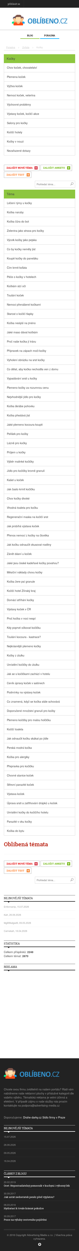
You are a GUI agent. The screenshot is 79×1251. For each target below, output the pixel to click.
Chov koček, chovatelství (22, 67)
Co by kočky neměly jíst (21, 249)
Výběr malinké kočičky (20, 461)
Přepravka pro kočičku (20, 766)
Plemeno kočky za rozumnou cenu (28, 387)
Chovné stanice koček (20, 775)
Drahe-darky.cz (32, 1117)
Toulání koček (15, 295)
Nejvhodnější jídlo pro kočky (24, 397)
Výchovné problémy (19, 104)
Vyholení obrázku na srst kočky (26, 360)
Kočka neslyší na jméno (21, 323)
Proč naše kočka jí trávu (21, 341)
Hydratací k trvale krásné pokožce (24, 1208)
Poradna (49, 35)
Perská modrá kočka (19, 748)
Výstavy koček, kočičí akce (23, 114)
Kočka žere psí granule (21, 581)
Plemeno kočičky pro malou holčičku (29, 720)
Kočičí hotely (14, 132)
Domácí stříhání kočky (20, 600)
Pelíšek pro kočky (17, 434)
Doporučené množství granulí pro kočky (31, 711)
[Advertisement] (39, 1013)
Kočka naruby (15, 212)
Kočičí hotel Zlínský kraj (21, 591)
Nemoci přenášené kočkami (24, 304)
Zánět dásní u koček (19, 554)
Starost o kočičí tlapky (20, 314)
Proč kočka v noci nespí (21, 618)
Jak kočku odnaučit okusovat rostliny (29, 544)
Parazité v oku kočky (19, 821)
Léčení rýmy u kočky (19, 203)
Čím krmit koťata (17, 267)
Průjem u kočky (16, 452)
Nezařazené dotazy (18, 151)
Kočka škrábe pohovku (21, 406)
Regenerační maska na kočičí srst (27, 517)
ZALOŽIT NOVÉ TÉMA (20, 167)
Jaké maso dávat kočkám (22, 332)
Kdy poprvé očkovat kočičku (24, 628)
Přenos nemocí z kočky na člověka (28, 535)
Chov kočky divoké (18, 498)
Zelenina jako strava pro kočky (25, 231)
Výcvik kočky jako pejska (22, 240)
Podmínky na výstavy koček (23, 692)
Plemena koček (16, 77)
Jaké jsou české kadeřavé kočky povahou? (33, 563)
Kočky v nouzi (15, 141)
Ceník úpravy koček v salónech (26, 683)
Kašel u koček (15, 480)
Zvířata (25, 47)
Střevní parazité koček (20, 784)
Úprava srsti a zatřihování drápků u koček (32, 803)
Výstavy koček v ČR (19, 609)
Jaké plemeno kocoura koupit (25, 424)
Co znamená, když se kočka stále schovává (33, 701)
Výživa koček (15, 86)
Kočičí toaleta (15, 729)
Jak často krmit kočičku (21, 489)
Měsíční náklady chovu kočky (24, 572)
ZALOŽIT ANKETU (54, 167)
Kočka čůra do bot (18, 221)
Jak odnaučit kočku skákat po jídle (27, 738)
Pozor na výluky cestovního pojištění (25, 1219)
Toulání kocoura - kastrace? (24, 637)
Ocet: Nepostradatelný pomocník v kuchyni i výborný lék (37, 1185)
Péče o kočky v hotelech (21, 277)
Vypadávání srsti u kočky (22, 378)
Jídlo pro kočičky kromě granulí (26, 471)
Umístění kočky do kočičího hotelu (27, 812)
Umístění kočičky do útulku (23, 664)
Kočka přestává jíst (18, 415)
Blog (30, 35)
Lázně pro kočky (17, 443)
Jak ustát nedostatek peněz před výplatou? (29, 1197)
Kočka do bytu (15, 831)
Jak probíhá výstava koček (23, 526)
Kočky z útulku (15, 655)
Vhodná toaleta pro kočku (22, 508)
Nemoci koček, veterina (21, 95)
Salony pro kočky (17, 123)
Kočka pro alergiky (18, 757)
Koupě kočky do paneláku (22, 258)
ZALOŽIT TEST (15, 174)
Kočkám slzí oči (16, 286)
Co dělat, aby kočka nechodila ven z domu (32, 369)
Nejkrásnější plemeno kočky (24, 646)
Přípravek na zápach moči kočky (26, 351)
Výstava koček (15, 794)
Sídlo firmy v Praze (53, 1117)
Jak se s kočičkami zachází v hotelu (28, 674)
